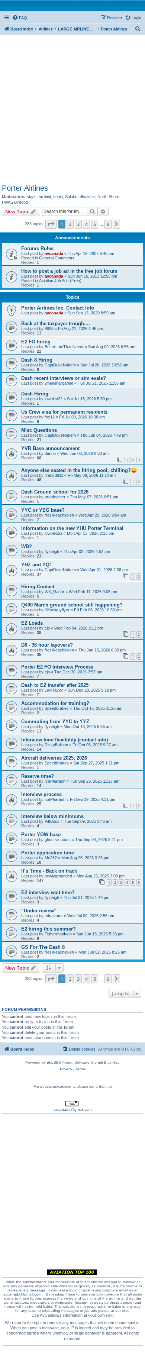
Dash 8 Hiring (36, 360)
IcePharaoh (55, 781)
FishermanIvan (58, 934)
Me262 (51, 857)
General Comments (56, 258)
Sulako (71, 196)
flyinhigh (52, 551)
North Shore (108, 196)
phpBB (53, 1062)
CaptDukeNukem (60, 365)
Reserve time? (37, 776)
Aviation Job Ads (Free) (60, 280)
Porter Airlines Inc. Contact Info (57, 308)
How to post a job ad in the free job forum (69, 271)
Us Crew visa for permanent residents (64, 412)
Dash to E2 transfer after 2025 (54, 685)
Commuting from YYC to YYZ (55, 721)
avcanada (54, 253)
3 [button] (78, 224)
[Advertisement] (72, 107)
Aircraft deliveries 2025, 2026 (54, 758)
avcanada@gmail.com (72, 1109)
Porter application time (47, 852)
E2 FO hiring (36, 342)
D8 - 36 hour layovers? (47, 645)
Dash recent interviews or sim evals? (63, 378)
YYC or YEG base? (43, 510)
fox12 (50, 417)
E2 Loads (32, 623)
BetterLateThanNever (64, 347)
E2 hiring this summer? (48, 929)
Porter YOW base (41, 834)
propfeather (55, 497)
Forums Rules (37, 248)
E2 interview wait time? (48, 892)
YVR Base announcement (50, 448)
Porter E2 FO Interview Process (57, 667)
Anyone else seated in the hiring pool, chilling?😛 (79, 470)
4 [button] (86, 224)
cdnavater (54, 915)
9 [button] (108, 224)
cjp (47, 628)
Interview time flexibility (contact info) (64, 740)
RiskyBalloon (56, 745)
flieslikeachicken (59, 515)
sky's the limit (39, 196)
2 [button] (70, 224)
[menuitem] (19, 17)
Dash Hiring (34, 394)
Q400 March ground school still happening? (72, 605)
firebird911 (54, 475)
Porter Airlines (25, 188)
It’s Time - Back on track (49, 871)
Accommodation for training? (55, 703)
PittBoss (52, 821)
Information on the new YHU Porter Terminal (72, 528)
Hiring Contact (37, 586)
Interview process (41, 794)
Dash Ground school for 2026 (54, 492)
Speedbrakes (57, 708)
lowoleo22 (53, 399)
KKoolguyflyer (57, 610)
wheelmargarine (59, 383)
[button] (51, 224)
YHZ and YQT (36, 564)
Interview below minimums (52, 816)
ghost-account (58, 839)
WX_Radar (54, 591)
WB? (26, 546)
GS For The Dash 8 (43, 947)
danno (50, 453)
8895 (49, 328)
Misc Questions (39, 430)
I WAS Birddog (15, 202)
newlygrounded (58, 876)
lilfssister (87, 196)
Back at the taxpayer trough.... (55, 323)
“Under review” (39, 910)
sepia (58, 196)
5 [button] (94, 224)
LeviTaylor (54, 690)
